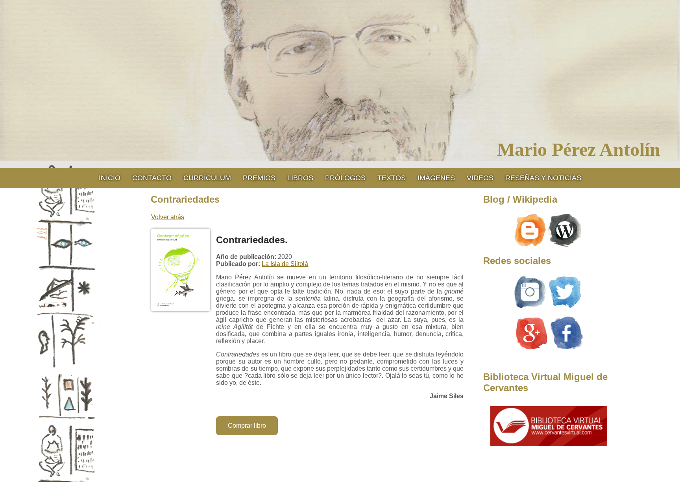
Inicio (109, 178)
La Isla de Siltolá (285, 263)
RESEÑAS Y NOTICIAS (543, 178)
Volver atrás (167, 217)
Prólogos (345, 178)
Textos (391, 178)
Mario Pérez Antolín (578, 149)
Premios (259, 178)
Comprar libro (247, 425)
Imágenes (436, 178)
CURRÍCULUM (207, 178)
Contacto (152, 178)
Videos (480, 178)
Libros (300, 178)
